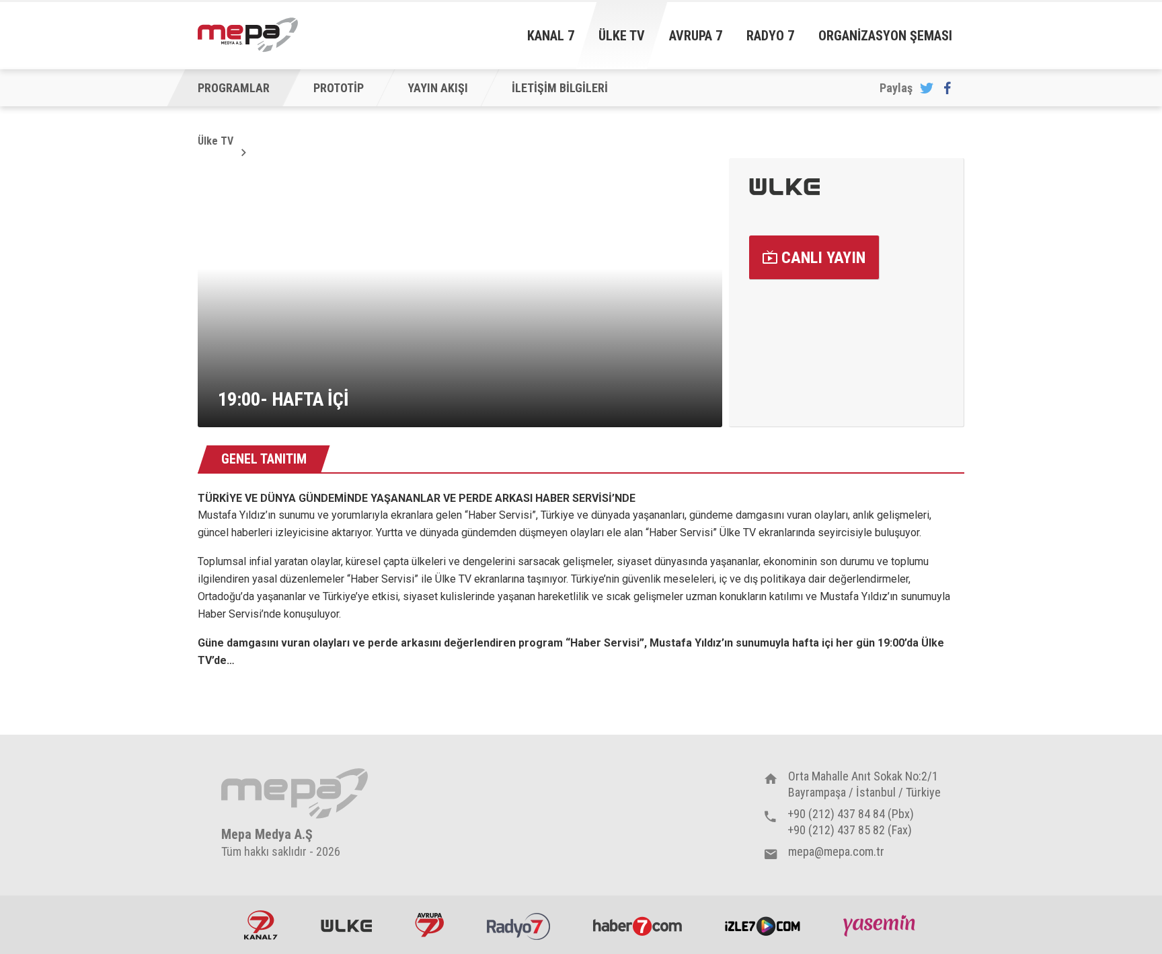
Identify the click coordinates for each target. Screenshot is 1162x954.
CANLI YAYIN (821, 257)
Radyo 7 (770, 36)
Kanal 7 (550, 36)
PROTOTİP (338, 88)
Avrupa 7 (695, 36)
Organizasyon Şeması (885, 36)
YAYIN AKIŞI (438, 88)
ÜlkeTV (346, 925)
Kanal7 (261, 925)
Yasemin (881, 925)
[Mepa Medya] (248, 34)
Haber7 (637, 925)
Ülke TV (621, 36)
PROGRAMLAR (234, 88)
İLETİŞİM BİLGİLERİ (560, 88)
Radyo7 (518, 925)
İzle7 (762, 925)
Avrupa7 (429, 925)
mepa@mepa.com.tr (836, 851)
